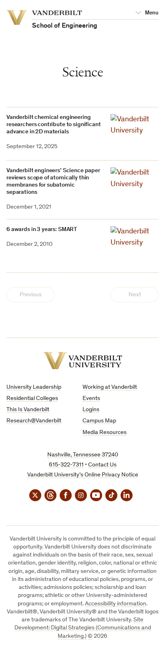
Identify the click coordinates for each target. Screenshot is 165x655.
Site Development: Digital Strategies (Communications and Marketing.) (82, 628)
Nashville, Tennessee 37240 (82, 455)
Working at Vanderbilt (109, 387)
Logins (90, 410)
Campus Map (99, 421)
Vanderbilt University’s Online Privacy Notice (82, 475)
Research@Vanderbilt (33, 421)
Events (91, 399)
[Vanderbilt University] (83, 360)
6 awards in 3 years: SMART (41, 230)
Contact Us (102, 465)
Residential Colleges (32, 399)
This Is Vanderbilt (27, 410)
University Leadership (33, 387)
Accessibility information (115, 604)
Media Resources (104, 433)
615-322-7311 (66, 465)
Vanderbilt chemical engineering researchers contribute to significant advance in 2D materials (53, 125)
